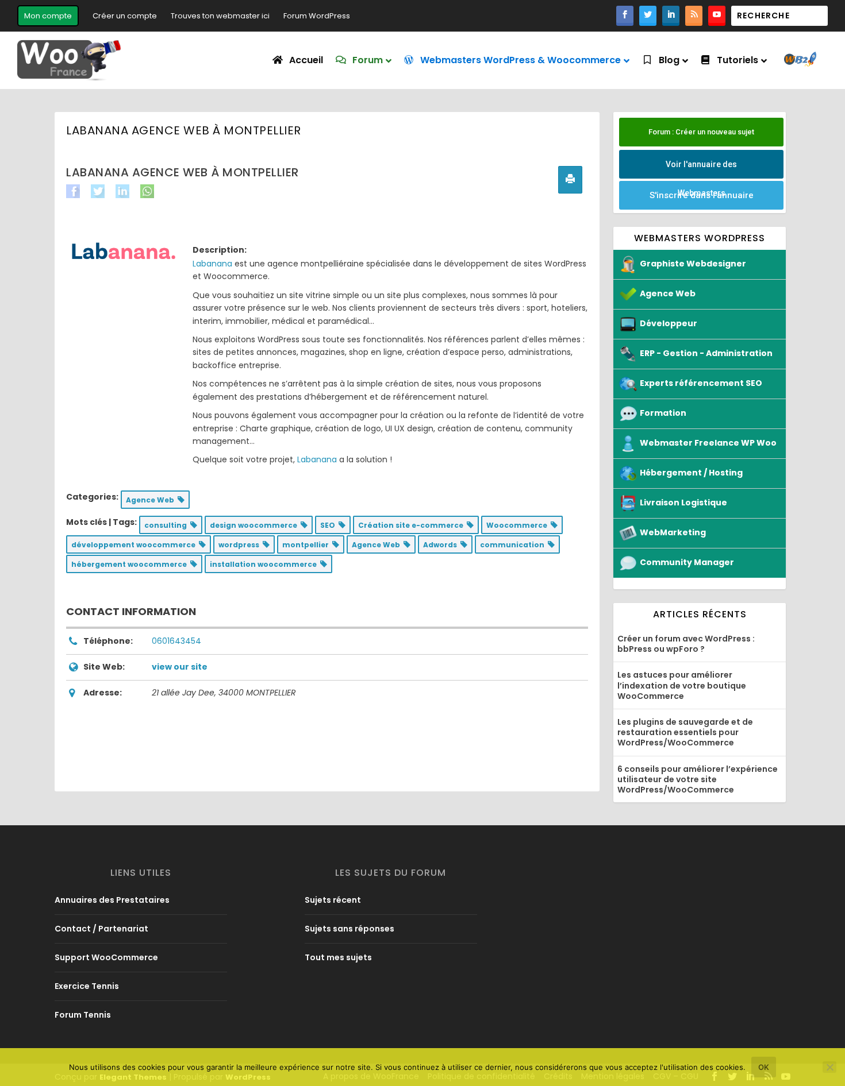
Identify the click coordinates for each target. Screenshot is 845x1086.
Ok (763, 1067)
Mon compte (48, 15)
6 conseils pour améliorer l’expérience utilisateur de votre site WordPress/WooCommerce (697, 779)
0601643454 (176, 641)
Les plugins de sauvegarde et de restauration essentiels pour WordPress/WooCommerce (685, 732)
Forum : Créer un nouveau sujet (701, 131)
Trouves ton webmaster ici (220, 15)
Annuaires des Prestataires (112, 900)
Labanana (212, 263)
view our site (180, 667)
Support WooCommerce (106, 957)
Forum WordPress (316, 15)
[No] (829, 1067)
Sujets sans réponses (349, 928)
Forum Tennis (83, 1015)
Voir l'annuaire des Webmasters (701, 169)
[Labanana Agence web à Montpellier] (123, 251)
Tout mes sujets (338, 957)
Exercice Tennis (87, 986)
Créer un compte (125, 15)
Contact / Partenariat (101, 928)
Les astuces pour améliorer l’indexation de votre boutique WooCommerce (681, 685)
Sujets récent (333, 900)
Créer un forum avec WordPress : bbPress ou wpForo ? (686, 644)
